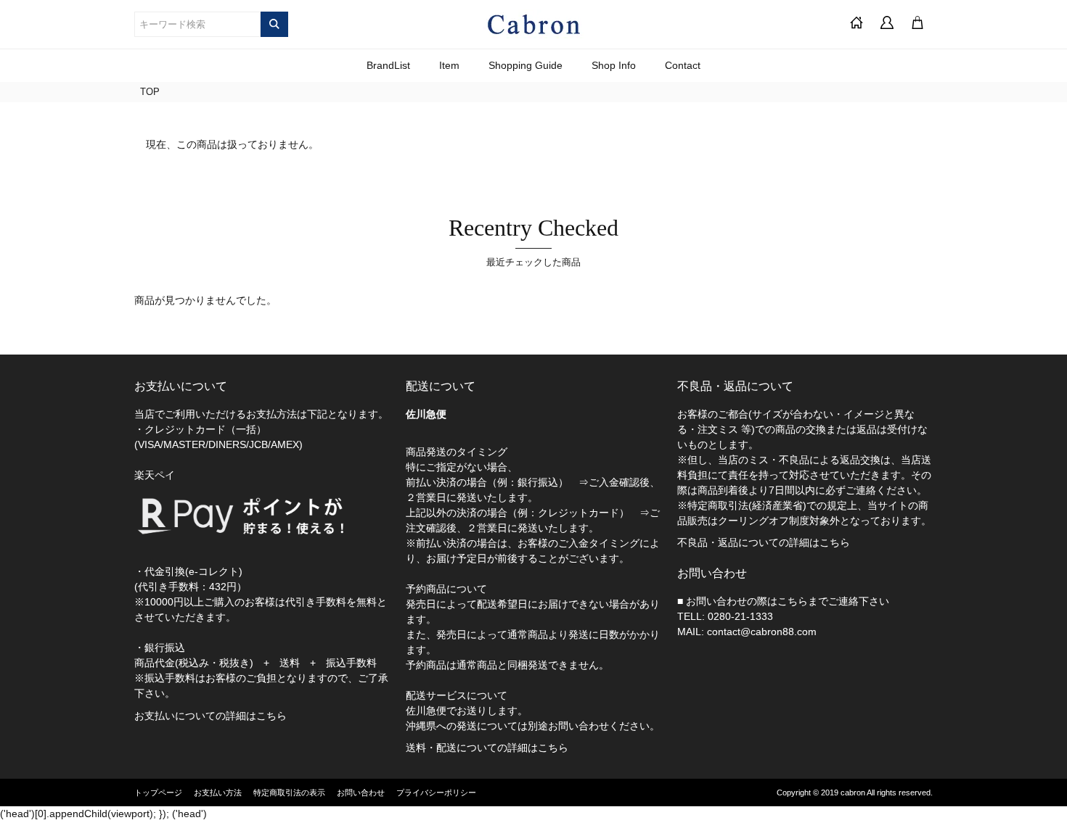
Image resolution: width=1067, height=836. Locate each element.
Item (449, 65)
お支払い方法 (218, 792)
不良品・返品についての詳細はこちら (763, 542)
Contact (682, 65)
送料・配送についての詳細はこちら (487, 747)
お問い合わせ (361, 792)
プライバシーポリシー (436, 792)
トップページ (158, 792)
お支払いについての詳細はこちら (210, 715)
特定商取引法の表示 (289, 792)
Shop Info (614, 65)
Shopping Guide (525, 65)
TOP (150, 91)
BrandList (388, 65)
